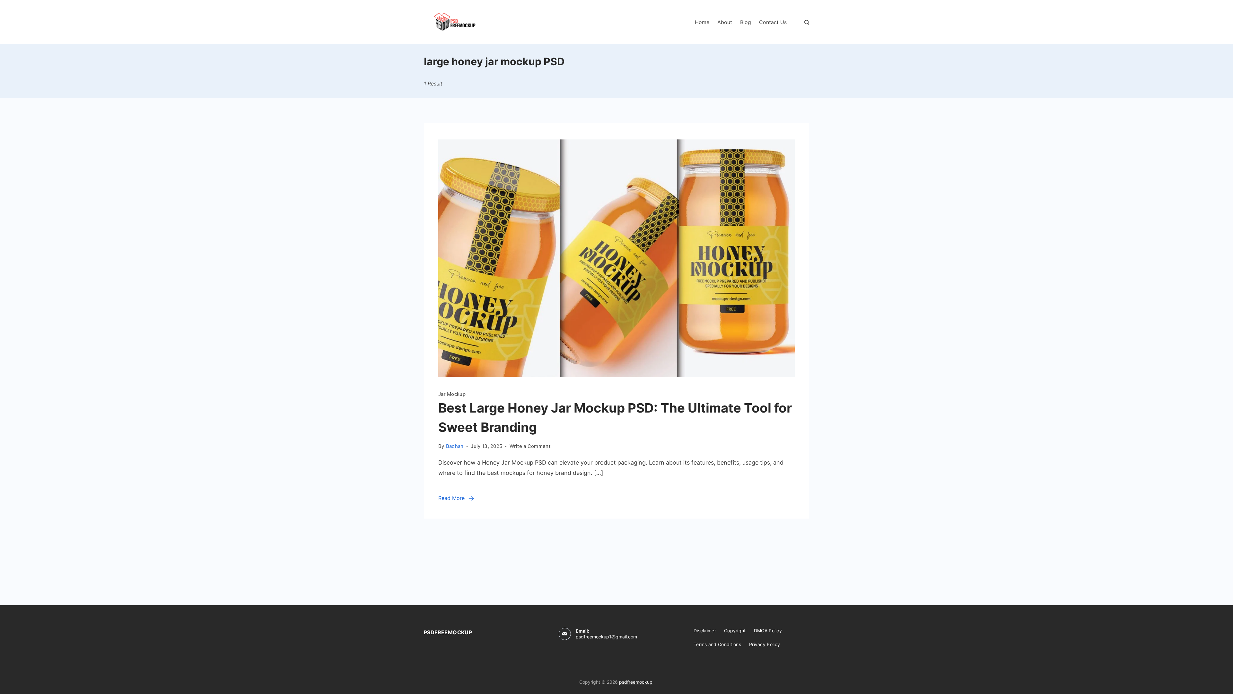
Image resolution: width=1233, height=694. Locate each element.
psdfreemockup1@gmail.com (606, 636)
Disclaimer (705, 630)
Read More (451, 498)
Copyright (735, 630)
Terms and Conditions (717, 644)
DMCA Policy (768, 630)
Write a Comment (530, 445)
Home (702, 22)
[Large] (616, 375)
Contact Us (773, 22)
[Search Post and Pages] (806, 22)
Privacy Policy (764, 644)
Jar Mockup (452, 394)
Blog (745, 22)
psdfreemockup (635, 682)
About (724, 22)
